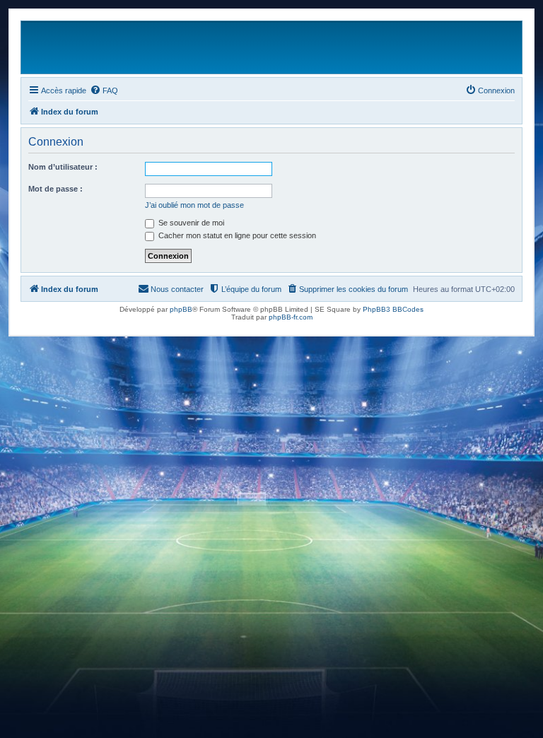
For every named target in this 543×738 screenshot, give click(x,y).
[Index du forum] (457, 47)
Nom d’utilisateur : (63, 167)
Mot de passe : (55, 188)
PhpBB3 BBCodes (393, 309)
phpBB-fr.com (291, 317)
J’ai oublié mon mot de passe (194, 205)
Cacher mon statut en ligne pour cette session (236, 235)
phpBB (181, 309)
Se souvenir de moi (190, 222)
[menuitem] (104, 90)
